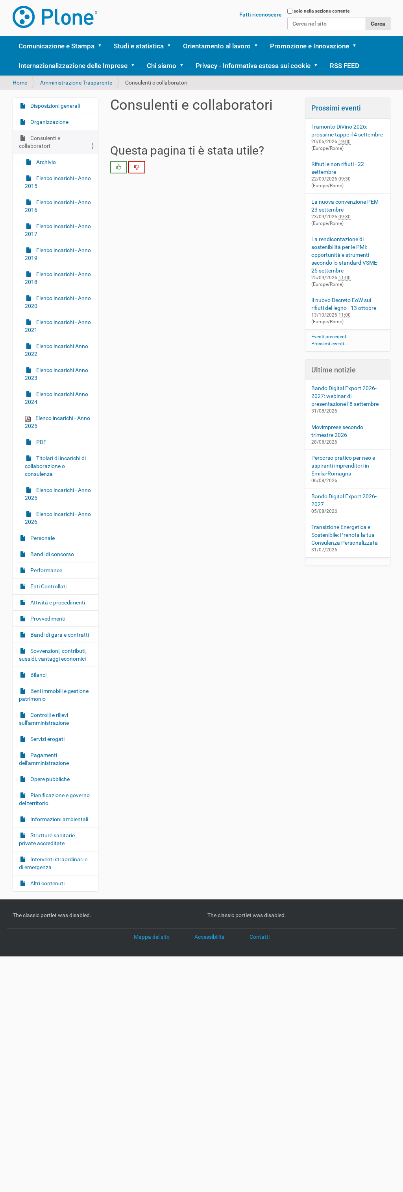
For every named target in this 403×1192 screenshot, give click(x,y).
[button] (102, 46)
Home (20, 82)
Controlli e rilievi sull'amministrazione (44, 719)
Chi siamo (161, 66)
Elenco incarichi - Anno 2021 (58, 326)
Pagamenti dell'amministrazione (44, 759)
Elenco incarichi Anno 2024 (56, 398)
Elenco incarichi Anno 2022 (56, 350)
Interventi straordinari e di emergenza (53, 863)
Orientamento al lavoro (217, 46)
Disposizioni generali (54, 106)
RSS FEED (344, 66)
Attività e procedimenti (57, 602)
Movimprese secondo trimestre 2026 (337, 431)
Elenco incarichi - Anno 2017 (58, 230)
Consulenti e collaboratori (39, 142)
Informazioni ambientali (58, 819)
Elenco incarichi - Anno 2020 (58, 302)
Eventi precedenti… (331, 336)
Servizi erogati (47, 739)
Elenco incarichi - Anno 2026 (58, 518)
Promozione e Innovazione (309, 46)
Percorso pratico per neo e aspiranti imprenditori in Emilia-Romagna (343, 466)
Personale (42, 538)
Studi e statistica (139, 46)
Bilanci (37, 675)
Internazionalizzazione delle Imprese (73, 66)
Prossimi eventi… (329, 343)
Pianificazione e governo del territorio (54, 799)
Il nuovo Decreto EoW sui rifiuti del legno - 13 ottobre (343, 304)
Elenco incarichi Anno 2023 (56, 374)
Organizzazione (48, 122)
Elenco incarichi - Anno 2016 (58, 206)
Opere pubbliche (49, 779)
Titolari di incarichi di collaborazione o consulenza (55, 466)
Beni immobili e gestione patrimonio (54, 695)
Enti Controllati (48, 586)
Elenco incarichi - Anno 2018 (58, 278)
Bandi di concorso (51, 554)
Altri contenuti (47, 883)
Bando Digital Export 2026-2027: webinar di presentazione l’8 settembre (345, 396)
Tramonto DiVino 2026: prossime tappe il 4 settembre (347, 130)
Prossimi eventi (336, 108)
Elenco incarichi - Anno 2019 (58, 254)
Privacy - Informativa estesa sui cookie (253, 66)
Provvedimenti (47, 618)
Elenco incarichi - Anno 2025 (57, 422)
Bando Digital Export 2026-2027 (344, 500)
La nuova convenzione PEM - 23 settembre (346, 206)
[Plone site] (55, 17)
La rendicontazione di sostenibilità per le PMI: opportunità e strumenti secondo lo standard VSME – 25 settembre (346, 255)
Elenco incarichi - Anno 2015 (58, 182)
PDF (40, 442)
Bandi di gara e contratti (59, 635)
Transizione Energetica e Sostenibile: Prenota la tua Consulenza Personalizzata (344, 535)
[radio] (118, 167)
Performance (45, 570)
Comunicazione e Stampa (56, 46)
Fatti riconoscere (260, 14)
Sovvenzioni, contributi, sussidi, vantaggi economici (53, 655)
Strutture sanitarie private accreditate (47, 839)
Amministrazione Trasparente (76, 82)
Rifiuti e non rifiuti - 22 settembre (337, 168)
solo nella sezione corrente (321, 11)
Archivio (45, 162)
